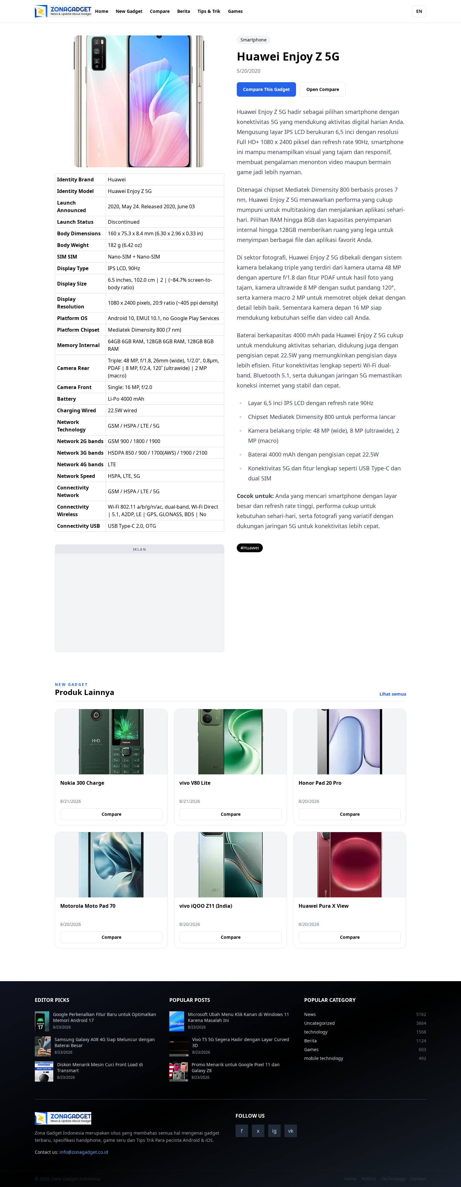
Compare (160, 11)
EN (419, 11)
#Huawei (250, 548)
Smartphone (254, 40)
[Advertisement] (139, 603)
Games (235, 11)
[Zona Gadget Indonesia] (63, 11)
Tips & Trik (209, 11)
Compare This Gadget (266, 89)
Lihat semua (392, 694)
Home (101, 11)
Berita (183, 11)
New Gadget (129, 11)
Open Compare (322, 89)
